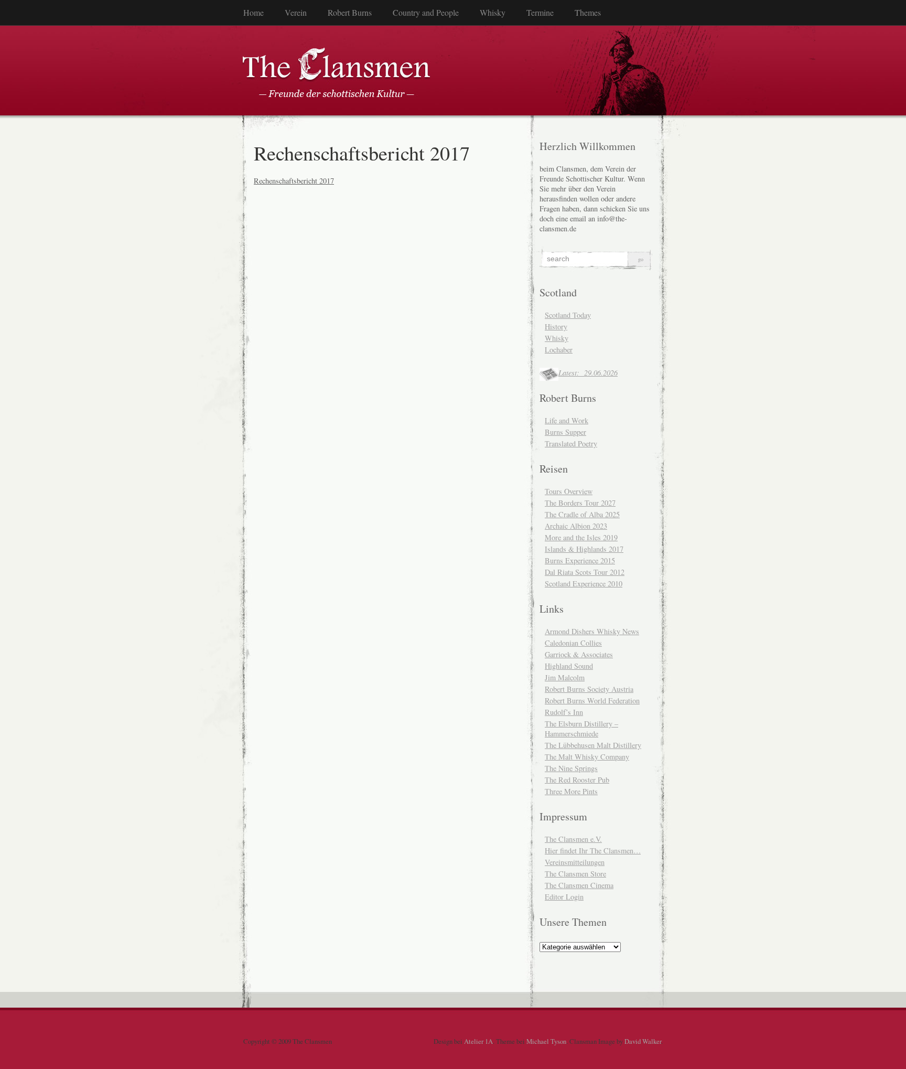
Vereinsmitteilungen (575, 862)
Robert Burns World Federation (592, 700)
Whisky (492, 12)
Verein (296, 12)
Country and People (426, 12)
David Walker (642, 1041)
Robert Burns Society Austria (589, 689)
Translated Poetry (571, 443)
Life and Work (566, 420)
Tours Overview (568, 491)
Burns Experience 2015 (580, 560)
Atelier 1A (478, 1041)
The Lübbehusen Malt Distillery (593, 745)
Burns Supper (565, 432)
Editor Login (564, 897)
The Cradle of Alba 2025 (582, 514)
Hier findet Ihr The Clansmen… (593, 851)
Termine (540, 12)
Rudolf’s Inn (564, 712)
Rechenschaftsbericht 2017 (294, 181)
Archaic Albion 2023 (576, 526)
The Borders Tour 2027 (580, 503)
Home (253, 12)
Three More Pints (571, 791)
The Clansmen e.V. (573, 839)
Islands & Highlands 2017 (584, 549)
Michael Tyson (546, 1041)
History (556, 327)
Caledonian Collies (573, 643)
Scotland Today (568, 315)
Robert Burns (350, 12)
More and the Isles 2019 (581, 537)
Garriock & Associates (579, 654)
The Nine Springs (571, 768)
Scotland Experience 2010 (583, 584)
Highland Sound (569, 666)
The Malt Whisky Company (587, 757)
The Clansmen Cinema (579, 885)
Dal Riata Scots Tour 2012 (584, 572)
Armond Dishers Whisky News (592, 631)
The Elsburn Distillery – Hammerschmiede (581, 729)
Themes (588, 12)
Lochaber (559, 350)
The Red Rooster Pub (577, 780)
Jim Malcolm (565, 677)
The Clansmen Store (575, 874)
